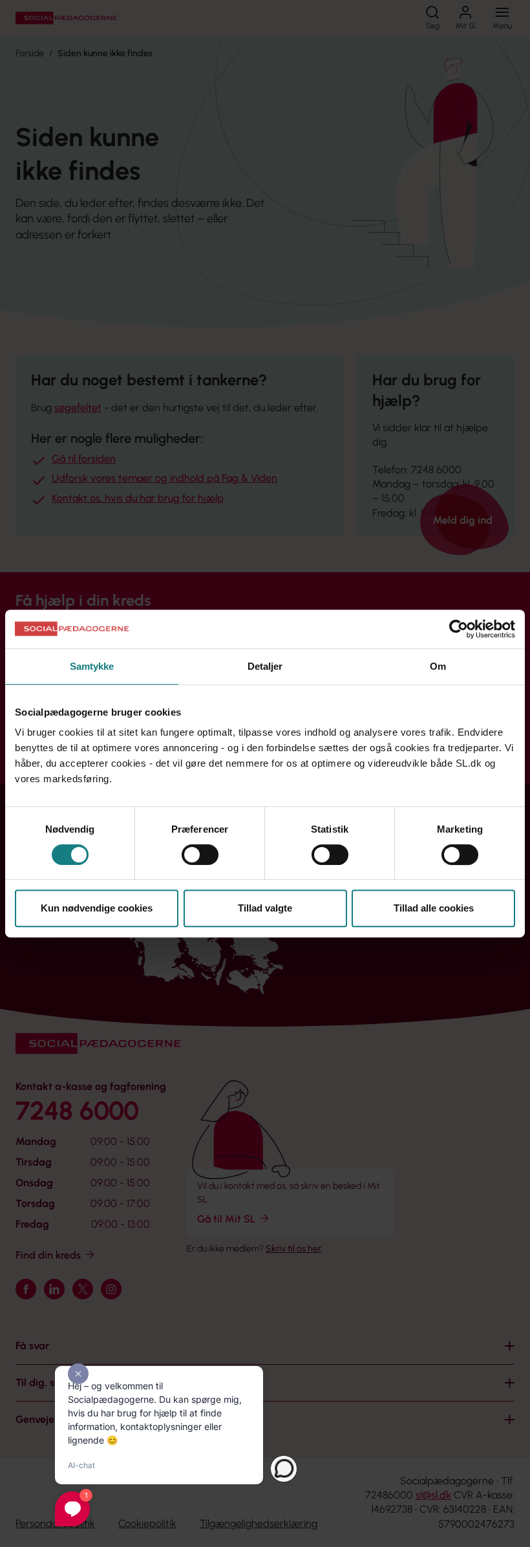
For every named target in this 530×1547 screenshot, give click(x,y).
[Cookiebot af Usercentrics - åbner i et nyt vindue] (458, 629)
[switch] (200, 854)
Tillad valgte (265, 907)
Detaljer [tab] (265, 666)
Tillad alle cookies (434, 907)
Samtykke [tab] (92, 666)
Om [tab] (438, 666)
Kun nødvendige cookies (97, 907)
